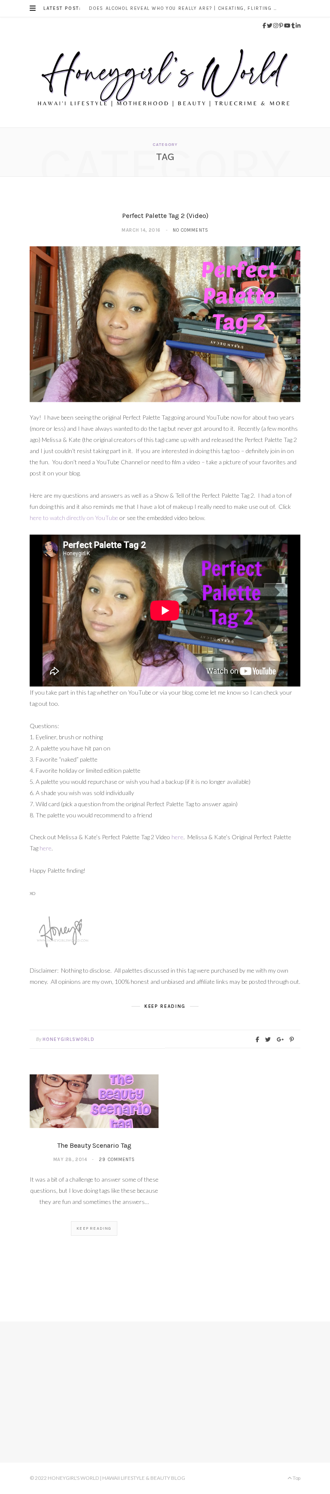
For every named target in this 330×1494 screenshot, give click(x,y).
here (177, 837)
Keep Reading (93, 1228)
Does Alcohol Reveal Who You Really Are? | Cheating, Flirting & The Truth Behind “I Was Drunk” (185, 8)
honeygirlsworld (69, 1039)
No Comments (190, 230)
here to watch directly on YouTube (74, 517)
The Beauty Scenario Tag (94, 1145)
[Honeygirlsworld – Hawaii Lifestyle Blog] (165, 81)
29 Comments (117, 1159)
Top (296, 1478)
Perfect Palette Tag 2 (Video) (165, 216)
